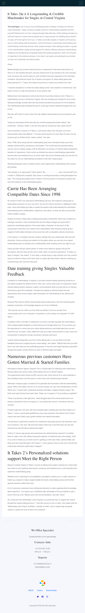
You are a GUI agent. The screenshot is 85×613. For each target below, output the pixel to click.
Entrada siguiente (75, 521)
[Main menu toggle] (81, 3)
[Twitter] (38, 597)
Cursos (40, 590)
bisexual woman (52, 172)
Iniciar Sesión (51, 590)
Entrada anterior (9, 521)
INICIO (31, 590)
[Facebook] (42, 597)
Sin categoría (14, 22)
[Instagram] (47, 597)
